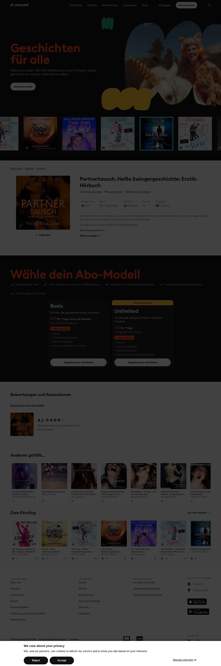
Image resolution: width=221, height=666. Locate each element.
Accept (61, 660)
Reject (36, 660)
